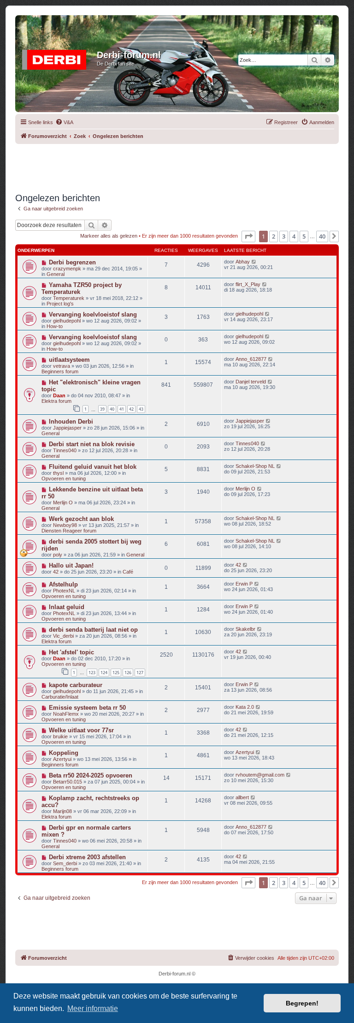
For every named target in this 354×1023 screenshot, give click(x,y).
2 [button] (273, 236)
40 (112, 409)
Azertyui (62, 759)
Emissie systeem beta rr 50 (87, 707)
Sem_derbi (65, 863)
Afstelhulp (63, 584)
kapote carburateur (75, 685)
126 (127, 673)
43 (141, 409)
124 (103, 673)
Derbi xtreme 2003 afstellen (87, 857)
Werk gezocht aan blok (81, 518)
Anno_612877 (251, 359)
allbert (242, 797)
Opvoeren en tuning (63, 478)
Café (128, 571)
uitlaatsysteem (69, 359)
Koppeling (63, 752)
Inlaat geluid (66, 607)
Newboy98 (65, 525)
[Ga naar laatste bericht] (254, 261)
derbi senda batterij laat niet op (93, 629)
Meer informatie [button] (92, 1008)
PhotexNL (64, 590)
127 (139, 673)
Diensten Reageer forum (68, 530)
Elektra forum (56, 401)
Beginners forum (59, 371)
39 (102, 409)
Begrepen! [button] (302, 1003)
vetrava (61, 366)
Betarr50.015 (67, 781)
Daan (59, 395)
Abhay (243, 261)
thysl (58, 473)
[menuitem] (64, 122)
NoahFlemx (66, 714)
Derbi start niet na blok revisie (92, 444)
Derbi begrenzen (72, 262)
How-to (55, 326)
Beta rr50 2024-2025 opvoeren (90, 775)
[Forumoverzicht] (57, 57)
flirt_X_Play (248, 284)
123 (91, 673)
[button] (248, 236)
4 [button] (293, 236)
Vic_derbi (63, 636)
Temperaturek (68, 298)
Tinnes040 (65, 450)
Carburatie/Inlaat (59, 697)
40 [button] (322, 236)
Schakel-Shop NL (255, 466)
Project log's (60, 303)
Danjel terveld (251, 381)
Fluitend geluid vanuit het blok (92, 466)
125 (115, 673)
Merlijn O (63, 502)
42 (131, 409)
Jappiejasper (67, 428)
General (56, 274)
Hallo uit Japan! (71, 565)
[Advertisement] (183, 164)
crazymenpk (67, 268)
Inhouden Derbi (71, 421)
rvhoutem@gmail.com (260, 775)
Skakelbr (245, 629)
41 (121, 409)
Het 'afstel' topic (71, 652)
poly (57, 554)
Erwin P (244, 583)
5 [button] (304, 236)
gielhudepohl (67, 320)
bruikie (60, 736)
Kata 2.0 (245, 707)
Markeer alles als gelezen (108, 236)
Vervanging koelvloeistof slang (93, 314)
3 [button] (283, 236)
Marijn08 (62, 811)
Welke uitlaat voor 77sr (81, 730)
